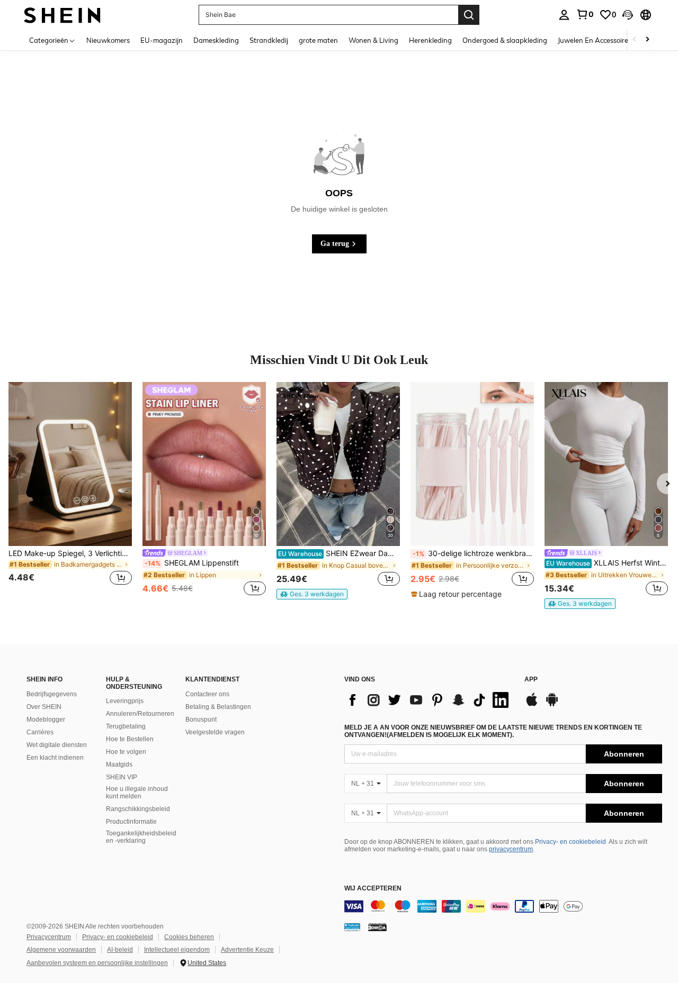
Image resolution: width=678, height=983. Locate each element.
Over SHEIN (43, 707)
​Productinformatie (131, 821)
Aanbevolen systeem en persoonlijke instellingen (97, 963)
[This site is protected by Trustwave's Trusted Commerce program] (352, 927)
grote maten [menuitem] (318, 40)
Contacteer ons (207, 694)
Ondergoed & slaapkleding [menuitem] (504, 40)
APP (531, 679)
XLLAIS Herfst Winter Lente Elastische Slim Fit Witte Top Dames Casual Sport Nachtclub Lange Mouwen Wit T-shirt (607, 563)
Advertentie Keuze (247, 949)
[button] (627, 14)
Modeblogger (45, 719)
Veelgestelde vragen (215, 732)
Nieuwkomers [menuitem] (108, 40)
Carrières (39, 732)
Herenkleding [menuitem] (430, 40)
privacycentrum (511, 849)
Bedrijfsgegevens (51, 694)
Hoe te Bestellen (130, 739)
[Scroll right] (647, 40)
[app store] (531, 704)
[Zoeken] (468, 15)
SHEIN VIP (121, 777)
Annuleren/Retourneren (140, 713)
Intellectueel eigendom (177, 949)
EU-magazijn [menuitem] (161, 40)
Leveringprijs (125, 701)
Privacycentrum (48, 937)
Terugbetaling (126, 726)
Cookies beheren (189, 937)
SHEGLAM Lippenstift (192, 563)
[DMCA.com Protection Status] (377, 927)
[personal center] (564, 14)
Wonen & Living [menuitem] (373, 40)
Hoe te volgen (126, 752)
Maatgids (119, 764)
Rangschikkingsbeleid (138, 809)
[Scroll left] (634, 40)
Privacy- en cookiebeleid (570, 841)
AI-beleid (120, 949)
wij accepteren (373, 888)
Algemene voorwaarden (61, 949)
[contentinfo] (503, 906)
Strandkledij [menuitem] (268, 40)
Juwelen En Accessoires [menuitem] (594, 40)
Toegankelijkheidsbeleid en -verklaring (141, 837)
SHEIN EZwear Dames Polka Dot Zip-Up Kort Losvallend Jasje (339, 553)
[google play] (552, 704)
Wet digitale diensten (56, 745)
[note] (311, 594)
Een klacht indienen (55, 757)
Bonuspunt (201, 719)
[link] (585, 14)
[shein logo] (62, 15)
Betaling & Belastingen (218, 707)
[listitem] (70, 490)
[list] (429, 700)
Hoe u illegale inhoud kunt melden (137, 792)
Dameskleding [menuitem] (216, 40)
